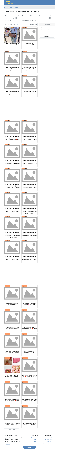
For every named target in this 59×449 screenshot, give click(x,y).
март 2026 (24, 168)
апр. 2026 (24, 51)
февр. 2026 (24, 358)
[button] (29, 447)
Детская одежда (29, 43)
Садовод (9, 7)
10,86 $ (29, 213)
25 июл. (6, 27)
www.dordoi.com (48, 439)
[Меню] (52, 2)
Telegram (7, 444)
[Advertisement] (21, 109)
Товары (16, 7)
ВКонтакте (33, 438)
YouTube (33, 443)
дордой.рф (47, 443)
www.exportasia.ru (49, 438)
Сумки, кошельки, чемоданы (12, 43)
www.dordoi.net (48, 441)
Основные (47, 24)
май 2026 (24, 27)
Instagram (33, 439)
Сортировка (32, 24)
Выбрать (46, 36)
